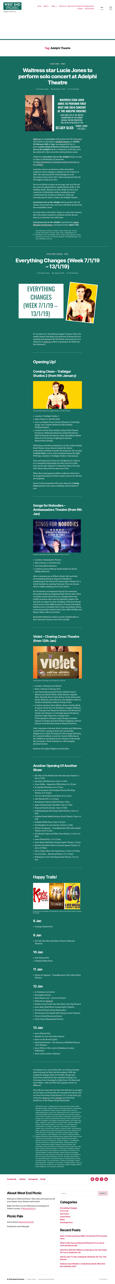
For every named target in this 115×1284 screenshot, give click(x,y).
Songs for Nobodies (53, 1152)
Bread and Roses (59, 1114)
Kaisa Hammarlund (56, 1130)
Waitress (42, 239)
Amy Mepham (45, 1110)
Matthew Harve (58, 1136)
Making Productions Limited (44, 1136)
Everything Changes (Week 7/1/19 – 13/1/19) (57, 263)
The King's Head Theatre (71, 1156)
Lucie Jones (46, 237)
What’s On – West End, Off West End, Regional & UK (76, 6)
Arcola (50, 1112)
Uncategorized (66, 1222)
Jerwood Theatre (65, 1128)
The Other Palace (40, 1160)
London (62, 235)
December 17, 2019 (59, 89)
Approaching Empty (41, 1112)
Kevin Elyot (42, 1132)
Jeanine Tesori (40, 1128)
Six (80, 1095)
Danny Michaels (55, 1118)
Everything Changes (55, 254)
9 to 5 (45, 1106)
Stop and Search (50, 1154)
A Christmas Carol (53, 1106)
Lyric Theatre (63, 1134)
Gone (49, 1122)
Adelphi (49, 1001)
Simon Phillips (52, 1150)
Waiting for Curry (45, 1166)
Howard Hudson (50, 1124)
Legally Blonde (68, 233)
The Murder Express (57, 1158)
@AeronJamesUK (26, 1222)
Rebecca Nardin (67, 1144)
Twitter (22, 1179)
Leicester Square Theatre (70, 1132)
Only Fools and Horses (42, 1142)
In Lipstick (49, 1126)
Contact (80, 8)
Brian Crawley (69, 1114)
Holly (57, 233)
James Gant (56, 1126)
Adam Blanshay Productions (44, 231)
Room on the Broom (50, 1146)
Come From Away (56, 1116)
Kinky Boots (50, 1132)
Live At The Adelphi (49, 235)
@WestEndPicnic (28, 1208)
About (46, 6)
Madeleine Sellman (73, 1134)
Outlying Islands (68, 1142)
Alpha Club (67, 231)
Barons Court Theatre (68, 1112)
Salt (79, 1146)
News (53, 6)
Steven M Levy (40, 1154)
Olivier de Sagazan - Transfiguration (68, 1140)
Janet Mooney (65, 1126)
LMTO (58, 235)
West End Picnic (18, 1279)
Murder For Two (51, 1138)
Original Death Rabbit (56, 1142)
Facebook (11, 1179)
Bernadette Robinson (47, 1114)
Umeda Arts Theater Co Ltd (47, 1164)
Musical (61, 237)
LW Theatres (55, 237)
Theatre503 (50, 1162)
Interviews (64, 1214)
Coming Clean (67, 1116)
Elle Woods (44, 233)
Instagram (33, 1179)
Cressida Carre (76, 1116)
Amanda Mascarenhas (65, 1108)
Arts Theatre (57, 1112)
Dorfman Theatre (65, 1118)
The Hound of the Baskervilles (48, 1156)
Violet (37, 1166)
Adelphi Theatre (62, 142)
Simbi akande (43, 1150)
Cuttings (38, 1118)
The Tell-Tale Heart (53, 1160)
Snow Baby (63, 1150)
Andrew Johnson (55, 1110)
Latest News (55, 64)
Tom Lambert (59, 1162)
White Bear (60, 1166)
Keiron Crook (67, 1130)
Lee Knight (58, 1132)
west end (49, 239)
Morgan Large (67, 1136)
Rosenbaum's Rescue (63, 1146)
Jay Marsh (73, 1126)
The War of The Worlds (67, 1160)
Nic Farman (44, 1140)
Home (39, 6)
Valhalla (67, 1164)
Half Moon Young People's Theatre (62, 1122)
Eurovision (52, 233)
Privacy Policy (89, 8)
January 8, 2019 (59, 273)
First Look (64, 1211)
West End (78, 139)
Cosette (37, 233)
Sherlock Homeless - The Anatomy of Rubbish (59, 1148)
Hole (42, 1124)
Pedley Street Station (47, 1144)
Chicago (47, 1116)
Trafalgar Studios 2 (70, 1162)
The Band (67, 1154)
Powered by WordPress (46, 1279)
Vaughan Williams (76, 1164)
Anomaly (74, 1110)
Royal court (74, 1146)
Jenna (61, 233)
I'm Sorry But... (59, 1124)
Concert (74, 231)
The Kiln (60, 1156)
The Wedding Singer (71, 237)
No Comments (74, 89)
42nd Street (39, 1106)
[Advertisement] (57, 27)
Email (42, 1179)
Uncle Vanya (60, 1164)
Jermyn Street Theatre (52, 1128)
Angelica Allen (66, 1110)
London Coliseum (40, 1134)
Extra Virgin (73, 1120)
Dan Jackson (45, 1118)
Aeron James (44, 89)
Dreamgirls (44, 1120)
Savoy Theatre (40, 1148)
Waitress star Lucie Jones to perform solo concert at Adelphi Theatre (57, 76)
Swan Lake (59, 1154)
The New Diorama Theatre (72, 1158)
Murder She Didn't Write (64, 1138)
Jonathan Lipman (45, 1130)
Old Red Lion (52, 1140)
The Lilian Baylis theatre (42, 1158)
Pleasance (58, 1144)
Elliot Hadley (52, 1120)
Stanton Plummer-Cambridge (69, 1152)
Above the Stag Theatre (67, 1106)
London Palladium (52, 1134)
